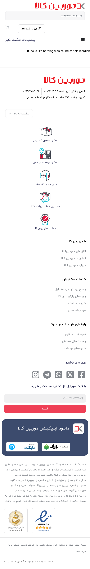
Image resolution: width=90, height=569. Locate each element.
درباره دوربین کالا (75, 265)
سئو (34, 561)
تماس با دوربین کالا (73, 258)
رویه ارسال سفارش (74, 341)
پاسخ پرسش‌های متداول (70, 289)
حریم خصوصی (77, 311)
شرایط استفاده (77, 303)
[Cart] (7, 27)
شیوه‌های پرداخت (75, 349)
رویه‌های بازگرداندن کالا (71, 296)
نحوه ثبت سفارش (74, 335)
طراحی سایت (46, 561)
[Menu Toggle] (83, 39)
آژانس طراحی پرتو (14, 561)
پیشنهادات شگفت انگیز (20, 40)
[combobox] (45, 15)
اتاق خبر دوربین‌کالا (74, 251)
